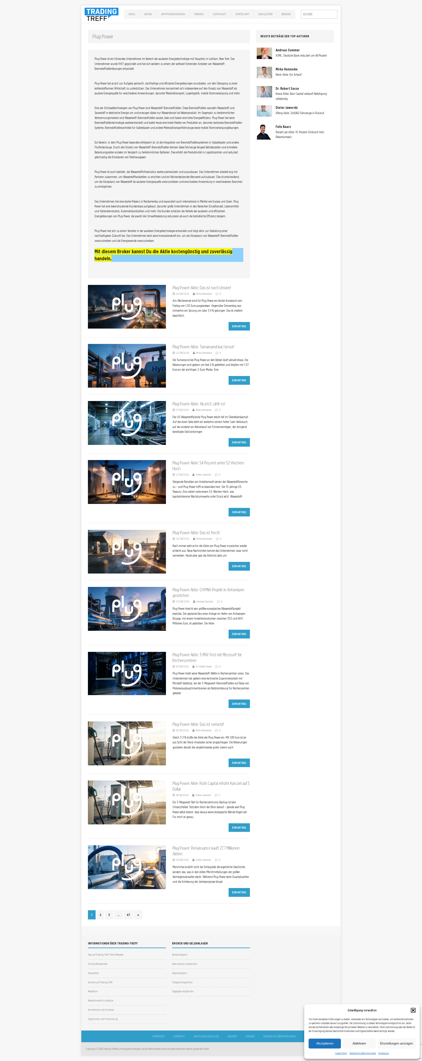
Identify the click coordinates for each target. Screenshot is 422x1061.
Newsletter (265, 14)
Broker (286, 14)
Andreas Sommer (204, 601)
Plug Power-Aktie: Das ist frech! (196, 532)
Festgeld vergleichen (182, 982)
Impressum (383, 1053)
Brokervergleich (179, 954)
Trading (199, 14)
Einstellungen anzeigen (396, 1043)
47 (128, 915)
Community (219, 14)
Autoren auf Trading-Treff (100, 982)
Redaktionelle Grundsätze (100, 1000)
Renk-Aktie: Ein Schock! (289, 74)
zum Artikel (239, 326)
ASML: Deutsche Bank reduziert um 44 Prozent (301, 55)
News (132, 14)
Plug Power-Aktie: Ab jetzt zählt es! (199, 403)
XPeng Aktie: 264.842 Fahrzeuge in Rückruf (300, 113)
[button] (413, 1010)
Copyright (179, 1036)
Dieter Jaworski (203, 474)
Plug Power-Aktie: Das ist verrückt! (198, 724)
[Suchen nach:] (319, 14)
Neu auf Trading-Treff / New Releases (105, 954)
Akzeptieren (324, 1043)
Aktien (148, 14)
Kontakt (232, 1036)
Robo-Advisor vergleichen (184, 964)
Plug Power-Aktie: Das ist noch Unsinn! (202, 287)
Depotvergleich (179, 973)
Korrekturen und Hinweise (101, 1009)
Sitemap (250, 1036)
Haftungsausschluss (206, 1036)
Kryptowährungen (173, 14)
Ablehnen (359, 1043)
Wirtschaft (242, 14)
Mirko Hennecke (204, 293)
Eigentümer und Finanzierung (103, 1019)
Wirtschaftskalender (98, 964)
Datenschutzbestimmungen (362, 1053)
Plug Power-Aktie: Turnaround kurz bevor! (203, 346)
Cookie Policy (341, 1053)
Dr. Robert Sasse (204, 666)
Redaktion (93, 991)
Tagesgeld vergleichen (183, 991)
